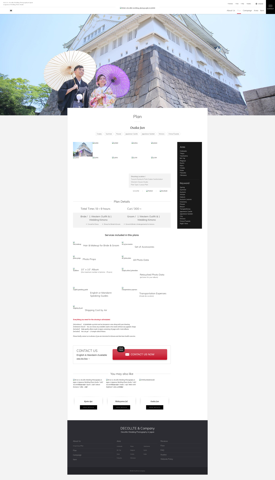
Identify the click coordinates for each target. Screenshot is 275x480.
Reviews (230, 3)
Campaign (247, 10)
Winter (182, 194)
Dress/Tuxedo (174, 134)
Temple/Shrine (185, 209)
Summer (109, 134)
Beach (182, 207)
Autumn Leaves (186, 199)
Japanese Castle (131, 134)
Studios (249, 3)
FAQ (243, 3)
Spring (182, 187)
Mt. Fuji (182, 158)
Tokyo (182, 153)
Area (256, 10)
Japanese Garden (148, 134)
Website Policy (166, 459)
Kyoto (182, 163)
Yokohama (184, 156)
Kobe (182, 170)
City (181, 216)
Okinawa (183, 175)
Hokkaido (183, 151)
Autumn (183, 192)
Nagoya (183, 161)
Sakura (182, 197)
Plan (239, 10)
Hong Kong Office (78, 446)
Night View (184, 223)
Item (262, 10)
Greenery (183, 202)
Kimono (161, 134)
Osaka (99, 134)
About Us (231, 10)
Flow (237, 3)
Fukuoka (183, 173)
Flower (118, 134)
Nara (181, 166)
